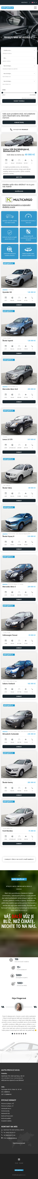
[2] (14, 1033)
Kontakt (21, 1163)
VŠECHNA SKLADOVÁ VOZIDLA (29, 98)
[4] (19, 1033)
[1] (12, 1033)
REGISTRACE (24, 2)
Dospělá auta (19, 191)
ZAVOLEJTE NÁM (20, 129)
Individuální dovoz (6, 1108)
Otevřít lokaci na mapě (19, 1143)
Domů (16, 1163)
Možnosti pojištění (6, 1118)
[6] (23, 1033)
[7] (25, 1033)
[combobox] (19, 50)
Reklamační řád (5, 1113)
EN (34, 2)
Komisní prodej (5, 1111)
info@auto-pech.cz (12, 1138)
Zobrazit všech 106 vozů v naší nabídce (19, 859)
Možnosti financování (7, 1116)
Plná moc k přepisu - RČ (7, 1103)
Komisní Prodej (19, 122)
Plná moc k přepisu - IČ (7, 1106)
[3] (16, 1033)
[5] (21, 1033)
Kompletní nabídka (6, 1121)
